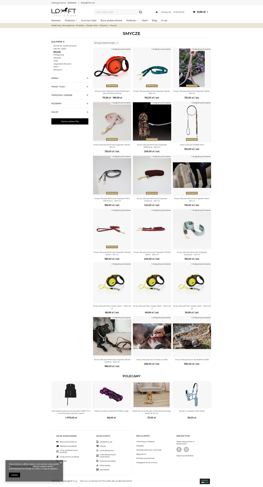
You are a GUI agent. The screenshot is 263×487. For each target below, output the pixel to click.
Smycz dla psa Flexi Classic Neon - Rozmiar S (152, 307)
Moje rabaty (105, 465)
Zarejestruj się (106, 442)
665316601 (72, 3)
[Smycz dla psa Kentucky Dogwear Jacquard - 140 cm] (192, 229)
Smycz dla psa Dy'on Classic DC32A (152, 359)
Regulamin (141, 454)
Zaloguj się (166, 12)
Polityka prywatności (145, 458)
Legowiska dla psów (62, 64)
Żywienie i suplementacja (64, 46)
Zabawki (57, 58)
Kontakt (63, 461)
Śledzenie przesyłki (68, 446)
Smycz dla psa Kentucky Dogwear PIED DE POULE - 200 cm (112, 199)
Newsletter (104, 470)
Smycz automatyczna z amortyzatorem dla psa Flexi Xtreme (112, 92)
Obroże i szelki (59, 49)
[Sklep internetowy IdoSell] (205, 482)
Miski (55, 61)
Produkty (70, 20)
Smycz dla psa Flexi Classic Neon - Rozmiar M (112, 307)
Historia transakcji (108, 461)
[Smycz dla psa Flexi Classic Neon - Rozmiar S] (152, 282)
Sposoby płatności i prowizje (148, 450)
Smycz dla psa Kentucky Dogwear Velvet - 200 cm (152, 92)
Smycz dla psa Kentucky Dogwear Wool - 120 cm (192, 199)
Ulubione (178, 12)
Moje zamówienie (66, 436)
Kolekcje (131, 20)
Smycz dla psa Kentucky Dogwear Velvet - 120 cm (112, 146)
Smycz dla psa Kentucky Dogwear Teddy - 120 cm (192, 92)
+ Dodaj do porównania (121, 49)
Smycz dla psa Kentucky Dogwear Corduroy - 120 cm (152, 199)
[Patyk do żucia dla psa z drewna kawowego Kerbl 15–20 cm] (151, 394)
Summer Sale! (88, 20)
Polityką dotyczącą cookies (21, 466)
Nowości (56, 20)
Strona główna (68, 25)
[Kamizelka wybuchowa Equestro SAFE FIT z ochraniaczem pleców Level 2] (71, 394)
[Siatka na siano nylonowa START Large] (111, 394)
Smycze (57, 52)
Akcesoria (57, 70)
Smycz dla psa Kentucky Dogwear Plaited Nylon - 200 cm (152, 253)
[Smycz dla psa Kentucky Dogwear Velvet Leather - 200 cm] (112, 336)
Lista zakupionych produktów (108, 456)
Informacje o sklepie (145, 442)
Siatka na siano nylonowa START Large (111, 411)
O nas (164, 20)
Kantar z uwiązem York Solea (192, 411)
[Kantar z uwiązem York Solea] (192, 394)
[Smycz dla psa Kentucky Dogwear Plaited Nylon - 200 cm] (152, 229)
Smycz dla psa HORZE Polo (192, 145)
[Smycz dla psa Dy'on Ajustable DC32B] (192, 336)
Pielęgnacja (58, 55)
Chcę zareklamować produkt (69, 451)
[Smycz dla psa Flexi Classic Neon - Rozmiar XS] (192, 282)
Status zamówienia (68, 442)
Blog (154, 20)
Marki (145, 20)
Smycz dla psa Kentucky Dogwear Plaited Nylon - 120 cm (112, 253)
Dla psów (104, 25)
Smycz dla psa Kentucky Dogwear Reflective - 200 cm (152, 146)
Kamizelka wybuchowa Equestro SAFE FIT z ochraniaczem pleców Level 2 (71, 412)
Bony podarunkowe (111, 20)
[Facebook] (179, 450)
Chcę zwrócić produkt (69, 457)
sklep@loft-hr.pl (88, 3)
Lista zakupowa (107, 450)
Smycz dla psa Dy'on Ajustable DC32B (192, 359)
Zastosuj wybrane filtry (70, 121)
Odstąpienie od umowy (146, 462)
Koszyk (103, 446)
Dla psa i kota (91, 25)
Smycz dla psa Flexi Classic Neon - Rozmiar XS (192, 307)
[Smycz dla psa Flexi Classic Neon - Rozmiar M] (112, 282)
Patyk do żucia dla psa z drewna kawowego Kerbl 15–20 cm (151, 412)
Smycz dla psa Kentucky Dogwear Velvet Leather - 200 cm (112, 360)
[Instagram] (186, 450)
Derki (55, 67)
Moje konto (103, 436)
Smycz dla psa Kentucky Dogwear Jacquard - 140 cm (192, 253)
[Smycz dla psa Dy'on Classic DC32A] (152, 336)
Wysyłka (140, 446)
